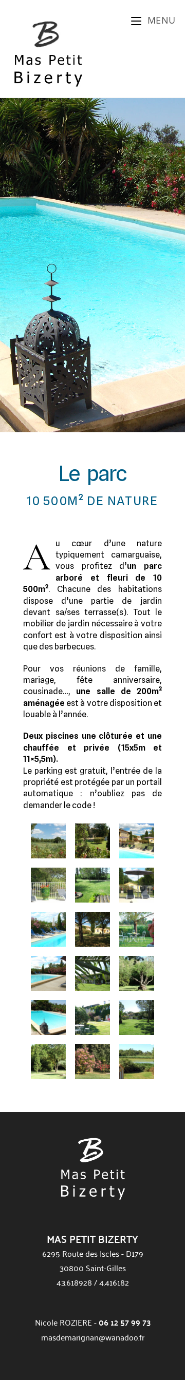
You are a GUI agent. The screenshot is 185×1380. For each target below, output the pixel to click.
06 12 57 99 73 (125, 1322)
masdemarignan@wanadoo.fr (92, 1337)
